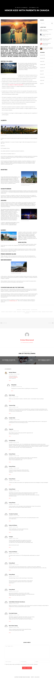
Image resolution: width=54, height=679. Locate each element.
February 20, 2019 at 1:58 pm (14, 627)
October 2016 (42, 80)
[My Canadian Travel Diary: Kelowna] (41, 49)
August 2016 (42, 83)
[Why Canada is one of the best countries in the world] (41, 39)
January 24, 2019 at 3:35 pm (13, 591)
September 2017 (42, 67)
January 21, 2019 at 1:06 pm (13, 564)
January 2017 (42, 74)
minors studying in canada (48, 311)
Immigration (19, 309)
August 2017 (42, 70)
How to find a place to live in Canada (47, 35)
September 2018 (42, 64)
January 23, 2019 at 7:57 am (13, 576)
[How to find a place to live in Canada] (41, 35)
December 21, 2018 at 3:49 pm (14, 468)
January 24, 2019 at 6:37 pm (13, 603)
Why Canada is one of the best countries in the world (47, 39)
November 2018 (42, 58)
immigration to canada (37, 311)
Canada (3, 311)
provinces (27, 312)
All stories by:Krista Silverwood (27, 342)
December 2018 (42, 55)
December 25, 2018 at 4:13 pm (14, 504)
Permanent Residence (26, 309)
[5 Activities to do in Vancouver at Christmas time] (41, 30)
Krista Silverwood (22, 7)
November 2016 (42, 77)
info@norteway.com (13, 300)
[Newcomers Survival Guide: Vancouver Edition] (41, 44)
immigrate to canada (21, 311)
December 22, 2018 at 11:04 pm (14, 480)
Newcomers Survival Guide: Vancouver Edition (47, 44)
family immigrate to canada (11, 311)
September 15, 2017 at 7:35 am (14, 374)
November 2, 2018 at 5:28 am (14, 442)
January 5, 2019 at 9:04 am (13, 538)
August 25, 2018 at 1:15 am (13, 407)
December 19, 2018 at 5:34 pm (14, 455)
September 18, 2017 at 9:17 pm (16, 386)
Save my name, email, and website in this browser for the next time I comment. (22, 664)
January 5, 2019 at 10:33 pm (14, 553)
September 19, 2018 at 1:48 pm (14, 419)
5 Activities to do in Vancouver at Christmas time (47, 30)
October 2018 (42, 61)
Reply (10, 380)
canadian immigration (13, 377)
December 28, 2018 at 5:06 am (14, 515)
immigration (29, 311)
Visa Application (34, 309)
